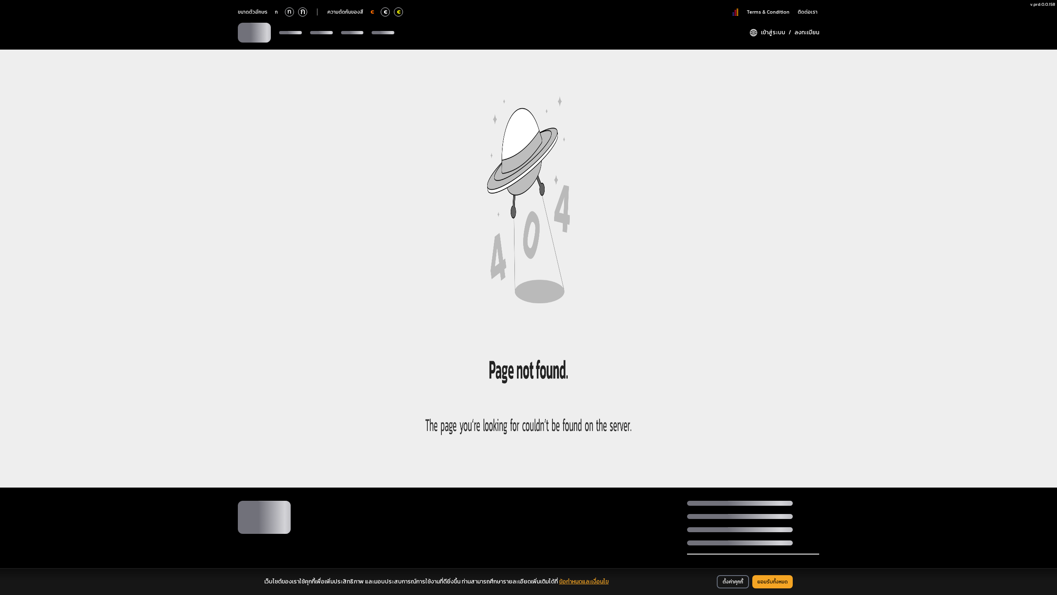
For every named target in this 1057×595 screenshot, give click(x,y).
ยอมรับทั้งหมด (772, 581)
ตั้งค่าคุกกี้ (733, 581)
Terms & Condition (768, 12)
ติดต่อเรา (808, 12)
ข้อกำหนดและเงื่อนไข (584, 581)
